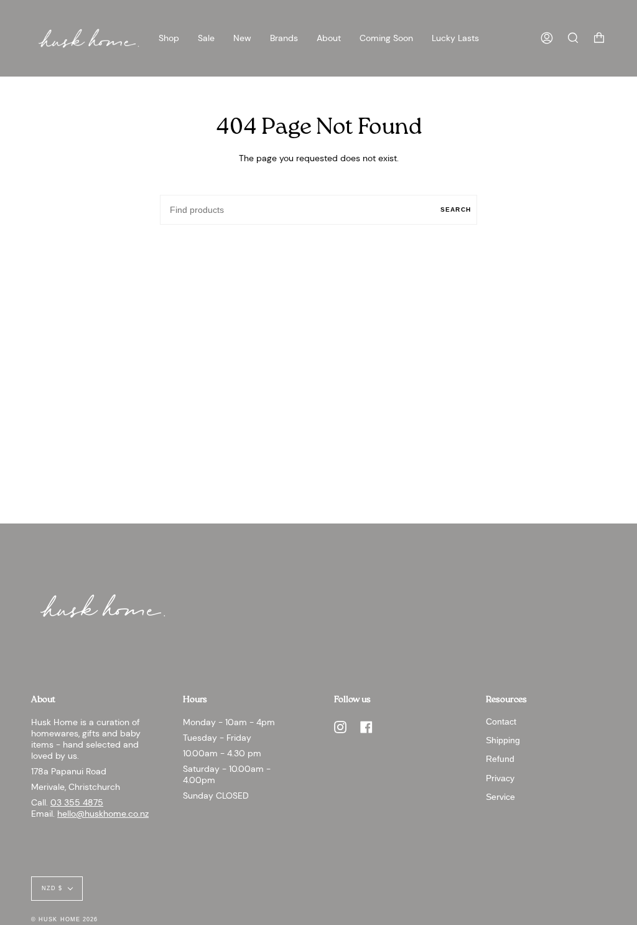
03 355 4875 (76, 802)
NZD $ (52, 888)
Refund (500, 759)
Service (500, 797)
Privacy (500, 778)
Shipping (503, 740)
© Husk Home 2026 (64, 919)
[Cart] (599, 38)
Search (455, 209)
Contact (501, 721)
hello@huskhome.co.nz (103, 813)
